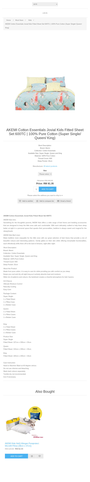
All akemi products (50, 166)
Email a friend (65, 201)
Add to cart (48, 189)
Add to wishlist (27, 201)
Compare (32, 456)
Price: (39, 183)
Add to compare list (46, 201)
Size (45, 171)
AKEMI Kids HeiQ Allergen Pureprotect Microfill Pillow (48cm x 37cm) (22, 444)
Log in (45, 13)
